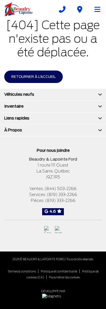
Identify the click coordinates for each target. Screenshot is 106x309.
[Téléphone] (62, 9)
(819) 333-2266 (62, 194)
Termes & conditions (22, 271)
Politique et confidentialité (59, 271)
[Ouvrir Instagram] (58, 229)
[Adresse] (79, 9)
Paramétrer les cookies (64, 277)
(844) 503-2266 (60, 188)
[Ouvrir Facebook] (47, 229)
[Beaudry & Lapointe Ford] (19, 9)
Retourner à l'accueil (33, 76)
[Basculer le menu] (94, 9)
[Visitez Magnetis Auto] (53, 296)
